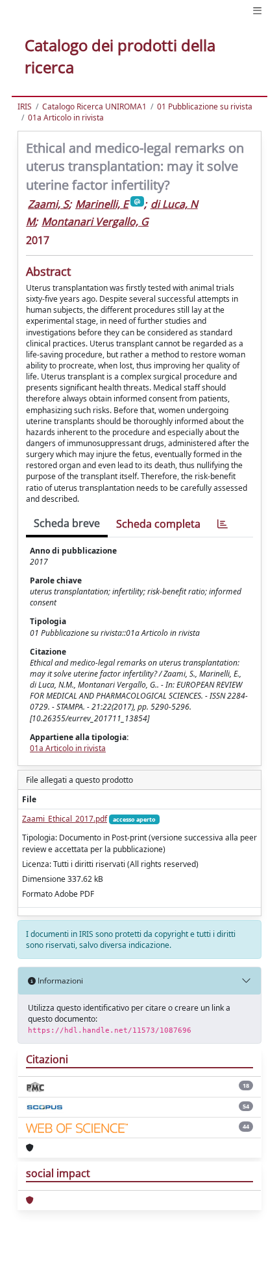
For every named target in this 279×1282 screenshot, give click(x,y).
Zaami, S (48, 204)
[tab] (222, 524)
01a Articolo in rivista (66, 117)
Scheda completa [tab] (158, 524)
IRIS (25, 106)
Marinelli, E (101, 204)
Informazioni (59, 980)
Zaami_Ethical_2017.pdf (64, 818)
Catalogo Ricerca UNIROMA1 (94, 106)
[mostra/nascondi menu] (257, 11)
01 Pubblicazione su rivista (204, 106)
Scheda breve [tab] (67, 523)
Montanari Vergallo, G (95, 221)
